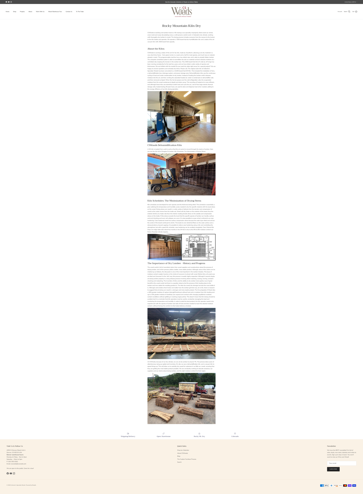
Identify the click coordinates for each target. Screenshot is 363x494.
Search (179, 462)
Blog (178, 456)
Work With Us (40, 11)
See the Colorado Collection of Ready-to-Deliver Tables (181, 2)
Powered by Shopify (31, 485)
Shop (14, 11)
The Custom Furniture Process (186, 459)
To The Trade (80, 11)
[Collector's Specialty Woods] (181, 11)
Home (7, 11)
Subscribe (333, 469)
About (30, 11)
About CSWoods (182, 453)
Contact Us (69, 11)
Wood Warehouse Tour (55, 11)
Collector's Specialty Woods (18, 485)
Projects (22, 11)
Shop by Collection (183, 450)
